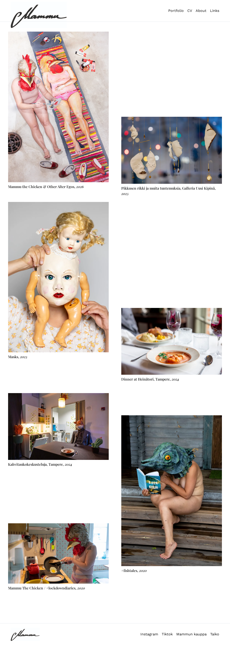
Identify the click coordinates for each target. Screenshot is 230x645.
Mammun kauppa (191, 634)
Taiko (214, 634)
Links (214, 11)
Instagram (149, 634)
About (201, 11)
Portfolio (176, 11)
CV (189, 11)
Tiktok (167, 634)
